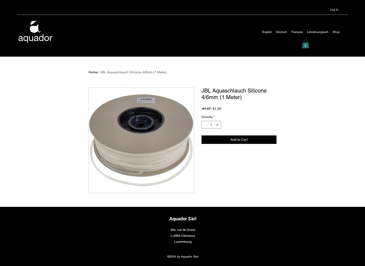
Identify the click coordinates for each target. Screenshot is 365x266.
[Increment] (217, 124)
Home (93, 72)
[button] (305, 44)
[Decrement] (204, 124)
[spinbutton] (211, 124)
